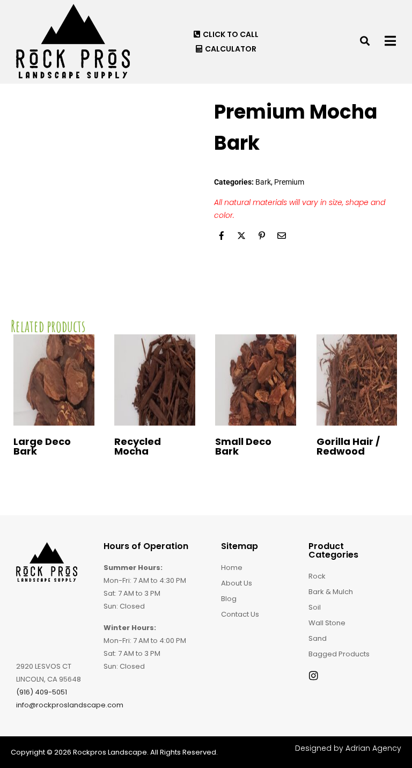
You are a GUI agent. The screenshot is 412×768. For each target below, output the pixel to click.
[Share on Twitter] (241, 235)
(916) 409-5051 (41, 692)
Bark (263, 182)
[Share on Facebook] (221, 235)
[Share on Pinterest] (261, 235)
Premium (289, 182)
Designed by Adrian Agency (348, 748)
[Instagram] (313, 675)
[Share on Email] (281, 235)
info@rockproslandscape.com (69, 705)
